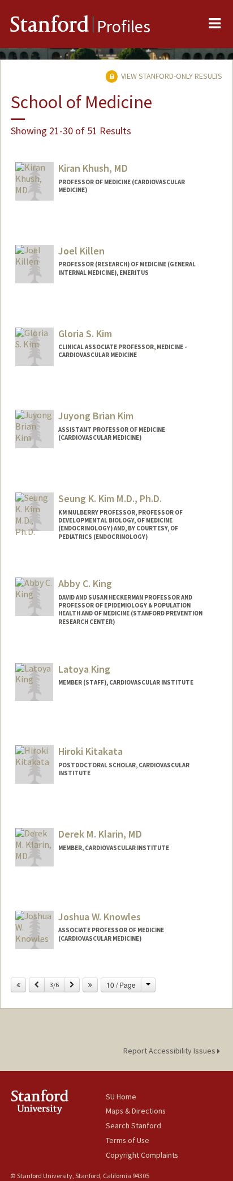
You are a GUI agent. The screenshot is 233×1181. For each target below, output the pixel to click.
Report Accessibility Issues (170, 1051)
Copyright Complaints (142, 1155)
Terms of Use (127, 1140)
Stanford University (58, 1102)
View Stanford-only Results (170, 76)
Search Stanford (133, 1125)
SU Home (121, 1096)
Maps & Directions (136, 1111)
